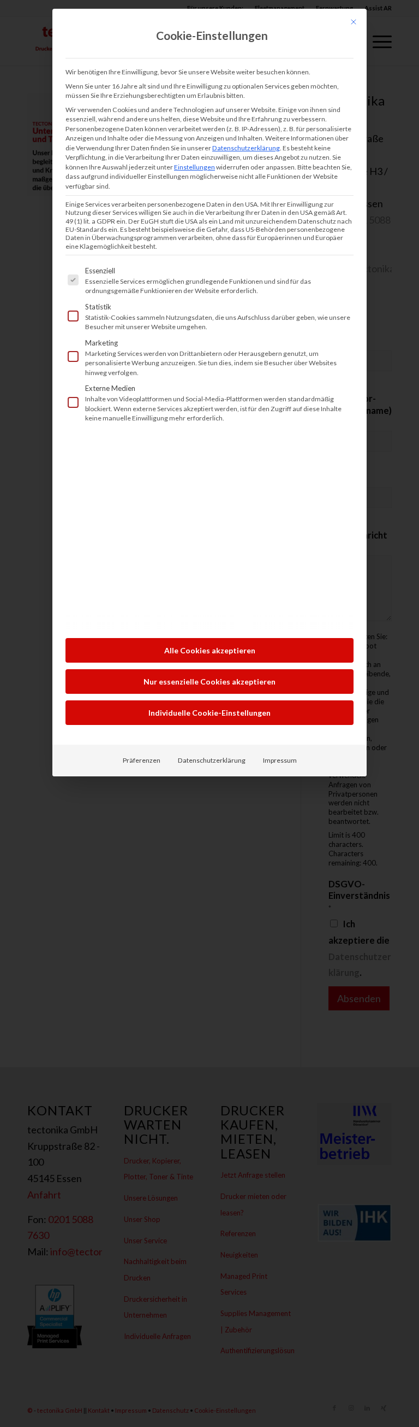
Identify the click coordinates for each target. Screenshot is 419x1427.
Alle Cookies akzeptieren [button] (209, 650)
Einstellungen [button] (194, 167)
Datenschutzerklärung (246, 148)
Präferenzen (141, 760)
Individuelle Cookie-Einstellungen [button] (209, 712)
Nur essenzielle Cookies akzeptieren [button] (209, 681)
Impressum (280, 760)
